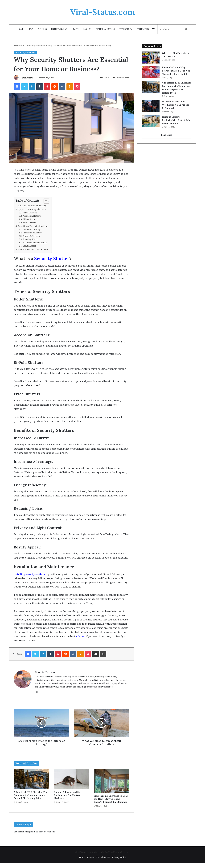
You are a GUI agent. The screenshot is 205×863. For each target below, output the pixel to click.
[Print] (103, 654)
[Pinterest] (47, 86)
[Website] (37, 692)
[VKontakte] (62, 86)
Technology (125, 29)
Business (42, 29)
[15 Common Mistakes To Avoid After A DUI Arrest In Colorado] (151, 106)
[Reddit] (54, 86)
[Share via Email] (95, 654)
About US (105, 857)
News (30, 29)
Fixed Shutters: (29, 222)
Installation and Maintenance (33, 249)
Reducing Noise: (30, 239)
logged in (30, 831)
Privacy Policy (119, 857)
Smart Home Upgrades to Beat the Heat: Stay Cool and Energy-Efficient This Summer (111, 798)
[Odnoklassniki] (69, 86)
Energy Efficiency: (31, 236)
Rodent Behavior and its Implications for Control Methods (67, 795)
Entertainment (59, 29)
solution (80, 636)
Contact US (143, 29)
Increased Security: (32, 229)
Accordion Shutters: (32, 216)
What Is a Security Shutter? (32, 205)
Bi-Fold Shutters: (30, 219)
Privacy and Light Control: (35, 242)
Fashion (87, 29)
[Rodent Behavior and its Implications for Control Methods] (71, 779)
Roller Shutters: (30, 213)
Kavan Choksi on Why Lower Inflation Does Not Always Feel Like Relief (176, 71)
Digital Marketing (105, 29)
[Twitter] (24, 86)
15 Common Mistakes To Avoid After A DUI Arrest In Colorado (175, 105)
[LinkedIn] (32, 86)
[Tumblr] (39, 86)
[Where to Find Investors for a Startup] (151, 58)
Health (75, 29)
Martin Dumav (26, 77)
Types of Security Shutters (32, 209)
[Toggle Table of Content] (44, 201)
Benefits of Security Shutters (33, 226)
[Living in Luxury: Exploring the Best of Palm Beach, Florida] (151, 121)
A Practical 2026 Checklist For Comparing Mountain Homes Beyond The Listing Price (30, 795)
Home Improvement (35, 45)
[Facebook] (17, 86)
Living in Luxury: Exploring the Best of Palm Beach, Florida (176, 120)
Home (20, 29)
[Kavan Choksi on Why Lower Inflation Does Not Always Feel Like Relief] (151, 72)
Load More (166, 135)
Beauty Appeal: (29, 246)
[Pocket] (77, 86)
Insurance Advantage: (33, 233)
